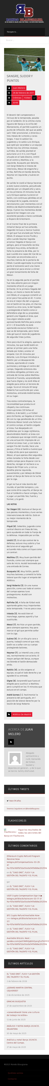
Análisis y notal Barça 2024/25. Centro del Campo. (22, 1041)
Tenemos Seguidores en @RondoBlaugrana (23, 809)
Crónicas (17, 98)
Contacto (12, 1079)
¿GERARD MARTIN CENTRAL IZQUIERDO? (19, 989)
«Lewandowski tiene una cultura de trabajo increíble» (23, 1013)
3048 (15, 102)
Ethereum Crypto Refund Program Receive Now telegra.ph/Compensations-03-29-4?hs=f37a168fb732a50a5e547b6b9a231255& (27, 862)
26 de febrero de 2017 (23, 93)
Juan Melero (19, 88)
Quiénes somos (15, 1073)
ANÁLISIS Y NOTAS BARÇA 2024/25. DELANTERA (23, 1027)
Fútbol (27, 98)
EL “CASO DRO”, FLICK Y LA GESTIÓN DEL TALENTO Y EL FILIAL (23, 975)
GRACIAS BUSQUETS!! (16, 1001)
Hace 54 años (15, 801)
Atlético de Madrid (22, 714)
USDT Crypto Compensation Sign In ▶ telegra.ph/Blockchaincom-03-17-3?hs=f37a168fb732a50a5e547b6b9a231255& (27, 898)
